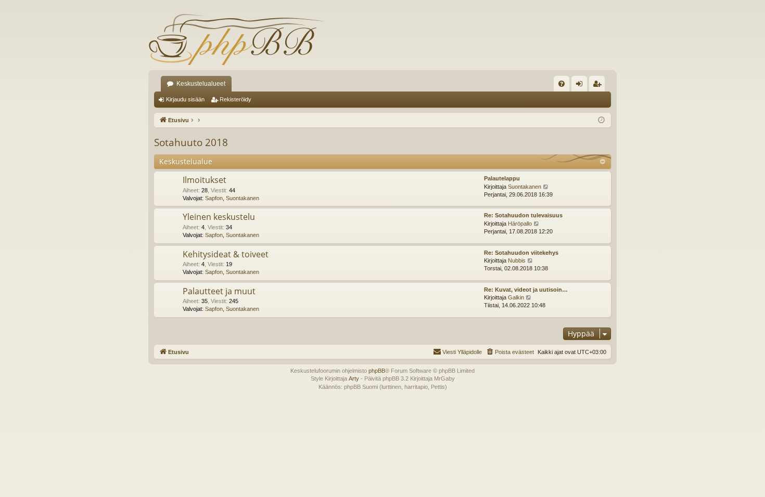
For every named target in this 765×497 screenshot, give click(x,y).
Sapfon (214, 198)
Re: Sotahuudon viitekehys (521, 253)
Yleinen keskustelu (219, 217)
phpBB (376, 371)
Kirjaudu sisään (185, 99)
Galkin (516, 297)
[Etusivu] (236, 39)
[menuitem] (561, 83)
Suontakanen (242, 198)
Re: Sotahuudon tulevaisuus (523, 215)
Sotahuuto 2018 (191, 142)
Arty (354, 378)
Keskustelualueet (200, 83)
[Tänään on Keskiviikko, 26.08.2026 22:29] (601, 120)
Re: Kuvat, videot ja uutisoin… (526, 289)
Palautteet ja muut (219, 291)
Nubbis (517, 260)
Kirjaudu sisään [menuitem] (581, 85)
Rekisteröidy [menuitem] (599, 85)
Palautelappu (502, 178)
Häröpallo (520, 223)
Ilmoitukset (204, 180)
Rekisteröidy (235, 99)
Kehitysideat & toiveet (226, 254)
